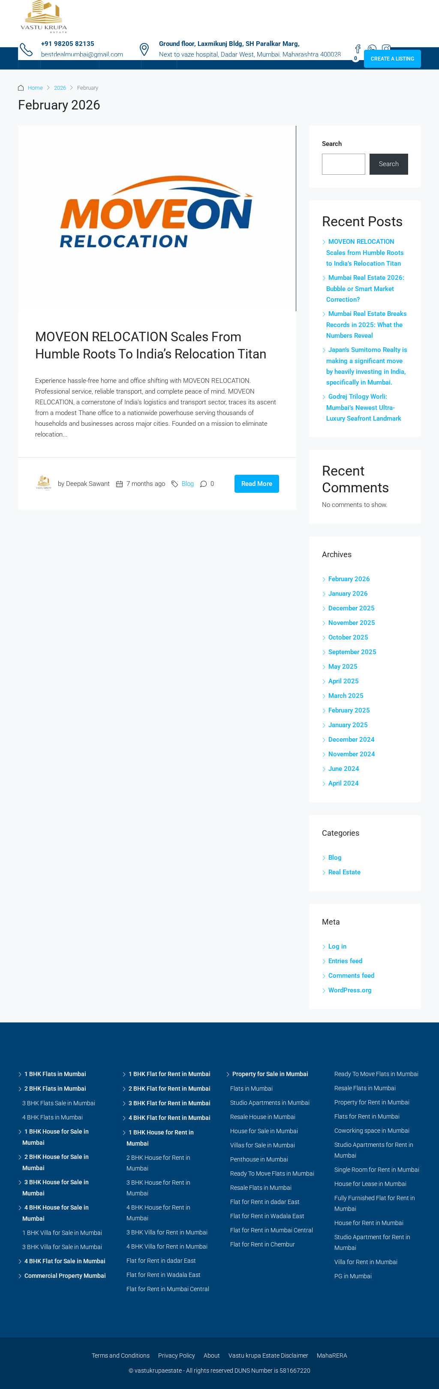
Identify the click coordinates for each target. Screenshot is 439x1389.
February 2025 (349, 710)
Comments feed (351, 976)
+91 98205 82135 (67, 44)
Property (116, 58)
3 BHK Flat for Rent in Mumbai (169, 1103)
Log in (337, 946)
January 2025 (348, 725)
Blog (188, 484)
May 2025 (343, 666)
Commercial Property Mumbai (65, 1275)
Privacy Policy (176, 1355)
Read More (256, 484)
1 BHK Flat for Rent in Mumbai (169, 1074)
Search (332, 144)
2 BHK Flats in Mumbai (55, 1088)
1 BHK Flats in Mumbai (55, 1074)
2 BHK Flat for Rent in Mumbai (169, 1088)
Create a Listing (392, 59)
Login (281, 58)
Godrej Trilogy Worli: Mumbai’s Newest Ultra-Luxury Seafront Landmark (363, 407)
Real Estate (344, 872)
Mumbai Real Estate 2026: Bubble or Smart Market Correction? (365, 288)
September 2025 (352, 652)
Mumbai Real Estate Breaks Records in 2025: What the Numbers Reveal (366, 325)
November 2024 (351, 754)
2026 (60, 88)
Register (304, 58)
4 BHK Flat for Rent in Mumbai (169, 1117)
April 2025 (343, 681)
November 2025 (351, 623)
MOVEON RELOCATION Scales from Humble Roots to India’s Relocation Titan (365, 252)
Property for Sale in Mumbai (270, 1074)
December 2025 (351, 608)
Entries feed (345, 961)
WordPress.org (350, 990)
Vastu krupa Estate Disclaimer (268, 1355)
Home (29, 58)
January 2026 (348, 593)
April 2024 (343, 783)
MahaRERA (332, 1355)
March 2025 (346, 696)
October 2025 (348, 637)
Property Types (65, 58)
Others (155, 58)
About (212, 1355)
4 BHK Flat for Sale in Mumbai (64, 1261)
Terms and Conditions (121, 1355)
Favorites (338, 58)
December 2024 (351, 739)
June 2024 (343, 769)
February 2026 (349, 579)
